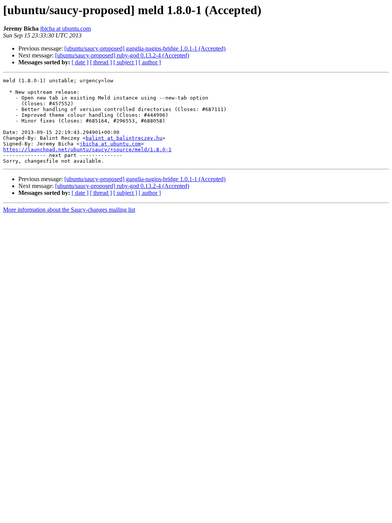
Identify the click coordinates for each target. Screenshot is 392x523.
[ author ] (150, 62)
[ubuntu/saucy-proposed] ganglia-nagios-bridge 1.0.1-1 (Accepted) (144, 48)
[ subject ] (125, 62)
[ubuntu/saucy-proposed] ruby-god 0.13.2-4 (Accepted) (122, 55)
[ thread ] (101, 62)
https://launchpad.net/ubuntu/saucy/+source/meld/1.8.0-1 (87, 149)
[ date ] (80, 62)
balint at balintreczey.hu (124, 138)
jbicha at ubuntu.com (65, 28)
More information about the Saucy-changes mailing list (69, 209)
